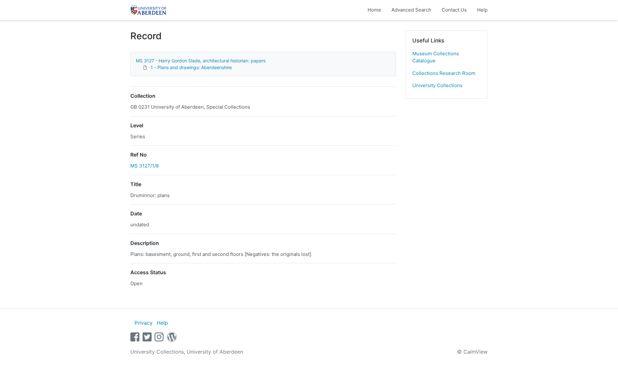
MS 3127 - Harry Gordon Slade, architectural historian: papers (201, 60)
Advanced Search (411, 10)
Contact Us (454, 10)
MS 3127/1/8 (144, 166)
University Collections (437, 85)
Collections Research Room (443, 73)
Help (482, 10)
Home (374, 10)
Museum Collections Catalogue (435, 57)
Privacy (144, 323)
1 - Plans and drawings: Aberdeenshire (191, 67)
